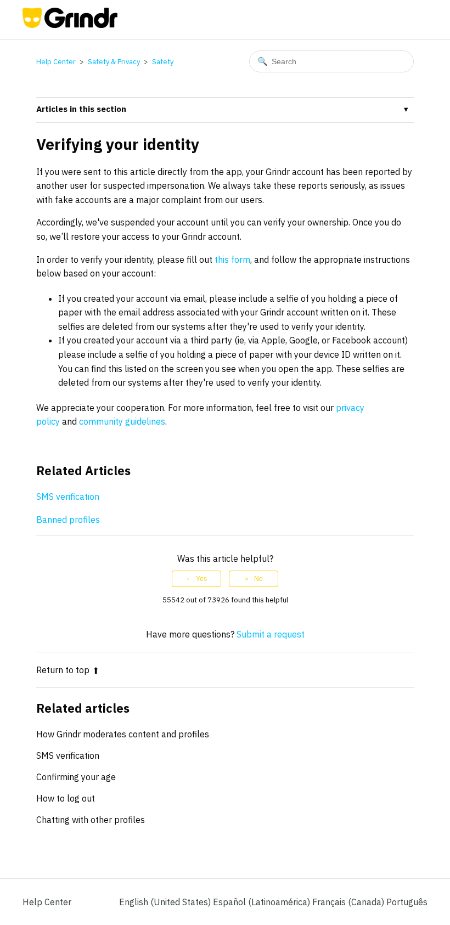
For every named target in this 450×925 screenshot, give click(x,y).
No (258, 579)
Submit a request (271, 634)
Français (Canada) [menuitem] (349, 901)
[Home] (69, 24)
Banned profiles (68, 519)
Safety (162, 61)
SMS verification (69, 496)
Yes (201, 579)
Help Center (56, 61)
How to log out (65, 798)
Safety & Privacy (114, 61)
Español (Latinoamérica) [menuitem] (262, 901)
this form (232, 259)
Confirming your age (76, 776)
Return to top (62, 669)
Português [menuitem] (407, 901)
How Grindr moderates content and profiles (122, 734)
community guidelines (122, 421)
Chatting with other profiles (90, 819)
